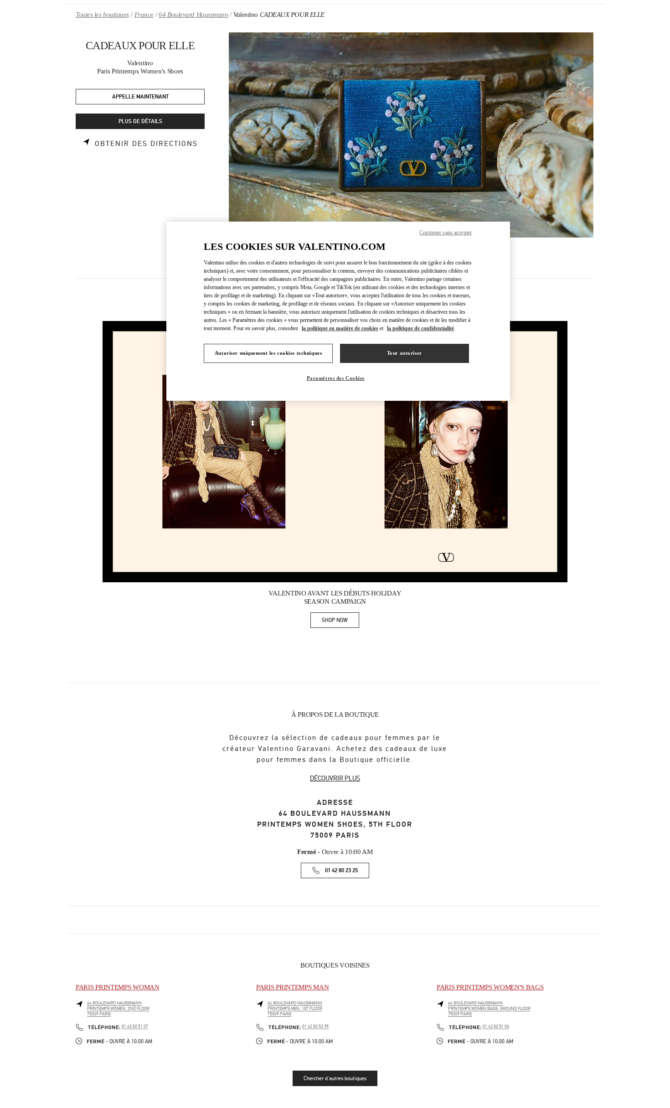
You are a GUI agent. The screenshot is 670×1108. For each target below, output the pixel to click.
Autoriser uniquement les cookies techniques (268, 353)
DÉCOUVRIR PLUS (335, 778)
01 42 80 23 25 (341, 870)
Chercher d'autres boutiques (335, 1078)
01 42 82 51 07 (135, 1026)
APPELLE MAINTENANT (140, 96)
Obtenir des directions (146, 143)
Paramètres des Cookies (336, 378)
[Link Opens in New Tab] (335, 451)
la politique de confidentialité (420, 328)
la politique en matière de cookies (340, 328)
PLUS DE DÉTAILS (140, 121)
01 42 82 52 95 (315, 1026)
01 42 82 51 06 (496, 1026)
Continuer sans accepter (445, 232)
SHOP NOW (340, 621)
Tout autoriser (404, 353)
